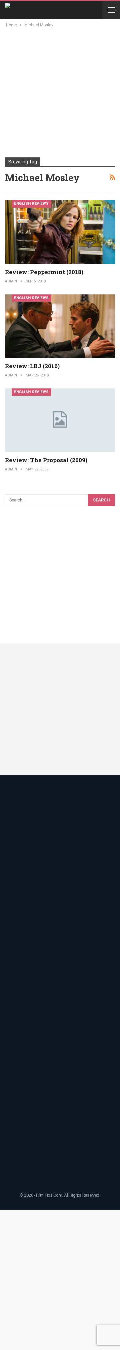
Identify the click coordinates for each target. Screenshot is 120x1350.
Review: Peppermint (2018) (44, 272)
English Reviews (31, 203)
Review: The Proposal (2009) (46, 460)
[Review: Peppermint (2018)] (60, 232)
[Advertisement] (60, 92)
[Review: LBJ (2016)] (60, 326)
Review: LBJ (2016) (32, 366)
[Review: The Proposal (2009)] (60, 420)
